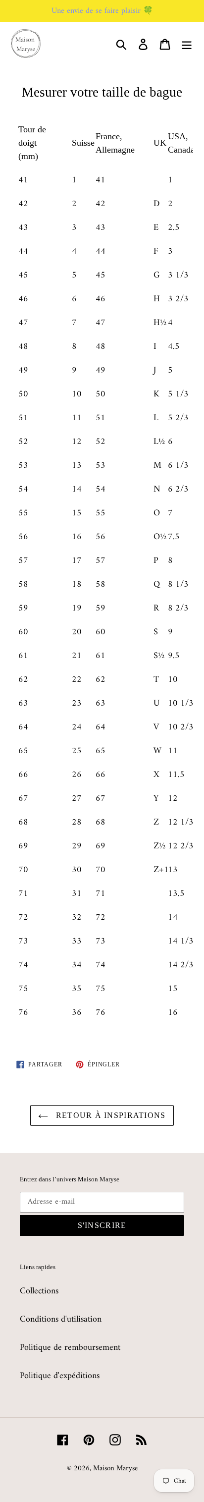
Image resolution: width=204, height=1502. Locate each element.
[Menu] (187, 44)
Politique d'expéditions (60, 1376)
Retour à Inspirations (109, 1115)
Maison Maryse (115, 1468)
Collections (39, 1291)
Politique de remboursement (70, 1347)
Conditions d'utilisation (61, 1319)
